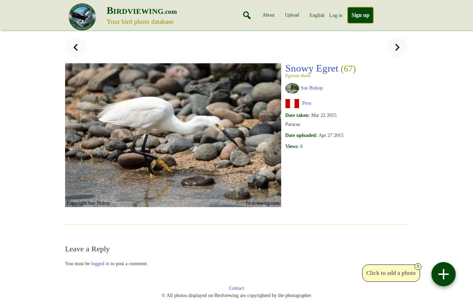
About (268, 15)
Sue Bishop (312, 88)
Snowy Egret (320, 70)
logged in (100, 263)
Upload (292, 15)
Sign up (360, 15)
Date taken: (297, 115)
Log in (335, 15)
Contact (236, 288)
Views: (292, 146)
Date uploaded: (301, 135)
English (317, 15)
